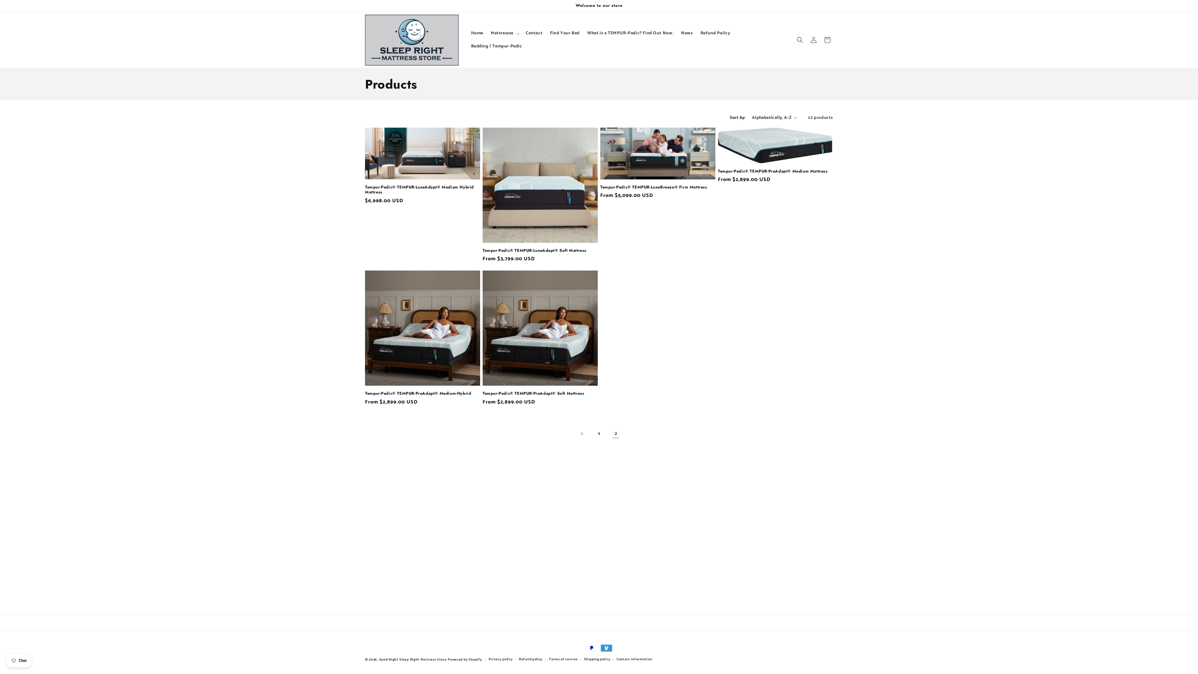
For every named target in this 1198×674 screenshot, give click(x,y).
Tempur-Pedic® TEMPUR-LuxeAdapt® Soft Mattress (535, 250)
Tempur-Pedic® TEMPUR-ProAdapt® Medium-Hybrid (418, 393)
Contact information (634, 659)
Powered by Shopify (465, 659)
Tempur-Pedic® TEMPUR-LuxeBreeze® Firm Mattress (653, 187)
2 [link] (616, 433)
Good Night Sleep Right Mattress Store (413, 659)
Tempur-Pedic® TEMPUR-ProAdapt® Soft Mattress (533, 393)
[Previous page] (582, 434)
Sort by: (738, 117)
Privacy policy (501, 659)
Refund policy (531, 659)
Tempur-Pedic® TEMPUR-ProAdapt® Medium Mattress (773, 171)
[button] (504, 33)
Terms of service (563, 659)
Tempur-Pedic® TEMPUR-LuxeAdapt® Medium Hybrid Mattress (419, 190)
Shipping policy (597, 659)
